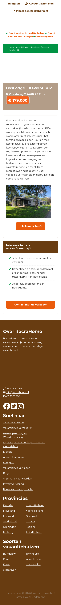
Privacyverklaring (13, 484)
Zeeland (31, 527)
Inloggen (8, 462)
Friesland (8, 516)
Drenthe (8, 505)
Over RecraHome (13, 422)
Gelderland (10, 521)
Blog (6, 473)
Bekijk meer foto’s (30, 226)
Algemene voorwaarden (17, 478)
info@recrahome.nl (17, 392)
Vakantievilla (33, 564)
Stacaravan (9, 569)
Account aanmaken (15, 457)
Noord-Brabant (35, 505)
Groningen (9, 527)
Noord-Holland (35, 510)
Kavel (6, 564)
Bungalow (9, 553)
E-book (7, 451)
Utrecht (30, 521)
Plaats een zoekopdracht (18, 489)
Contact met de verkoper (30, 304)
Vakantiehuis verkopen (16, 467)
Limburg (8, 532)
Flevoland (9, 510)
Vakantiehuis (33, 559)
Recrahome (30, 24)
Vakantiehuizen (22, 47)
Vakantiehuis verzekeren (18, 428)
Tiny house (32, 553)
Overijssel (35, 47)
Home (11, 47)
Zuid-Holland (34, 532)
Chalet (7, 559)
